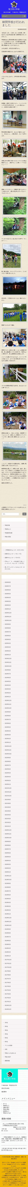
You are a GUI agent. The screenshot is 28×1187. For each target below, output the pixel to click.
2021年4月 (8, 814)
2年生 (6, 1026)
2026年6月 (8, 590)
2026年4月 (8, 597)
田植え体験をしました (8, 509)
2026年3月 (8, 601)
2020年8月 (8, 845)
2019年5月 (8, 898)
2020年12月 (8, 830)
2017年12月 (8, 959)
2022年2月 (8, 780)
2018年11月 (8, 921)
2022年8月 (8, 761)
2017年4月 (8, 990)
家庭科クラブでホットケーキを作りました (14, 507)
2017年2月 (8, 997)
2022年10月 (8, 753)
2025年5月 (8, 639)
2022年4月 (8, 776)
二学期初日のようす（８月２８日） (15, 550)
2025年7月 (8, 632)
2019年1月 (8, 914)
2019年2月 (8, 910)
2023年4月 (8, 731)
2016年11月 (8, 1009)
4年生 (6, 1034)
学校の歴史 (8, 536)
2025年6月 (8, 635)
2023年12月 (8, 700)
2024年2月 (8, 692)
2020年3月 (8, 864)
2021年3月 (8, 818)
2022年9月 (8, 757)
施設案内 (4, 1091)
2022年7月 (8, 765)
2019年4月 (8, 902)
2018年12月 (8, 917)
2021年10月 (8, 795)
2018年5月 (8, 944)
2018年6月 (8, 940)
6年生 (6, 1041)
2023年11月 (8, 704)
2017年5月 (8, 986)
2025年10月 (8, 620)
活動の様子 (6, 1107)
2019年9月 (8, 883)
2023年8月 (8, 715)
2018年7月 (8, 936)
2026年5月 (8, 593)
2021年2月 (8, 822)
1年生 (6, 1022)
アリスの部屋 (8, 1045)
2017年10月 (8, 967)
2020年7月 (8, 849)
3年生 (6, 1030)
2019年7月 (8, 891)
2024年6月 (8, 677)
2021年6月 (8, 807)
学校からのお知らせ (10, 1053)
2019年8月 (8, 887)
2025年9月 (8, 624)
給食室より (6, 1111)
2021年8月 (8, 803)
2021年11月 (8, 792)
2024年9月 (8, 670)
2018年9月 (8, 929)
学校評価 (7, 525)
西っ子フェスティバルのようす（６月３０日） (15, 568)
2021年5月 (8, 811)
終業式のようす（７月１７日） (13, 553)
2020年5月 (8, 856)
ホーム (5, 1103)
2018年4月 (8, 948)
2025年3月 (8, 647)
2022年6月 (8, 769)
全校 (6, 1049)
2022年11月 (8, 750)
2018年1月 (8, 956)
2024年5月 (8, 681)
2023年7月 (8, 719)
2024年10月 (8, 666)
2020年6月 (8, 853)
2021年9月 (8, 799)
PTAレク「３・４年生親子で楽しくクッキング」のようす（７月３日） (15, 562)
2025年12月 (8, 612)
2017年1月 (8, 1001)
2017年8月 (8, 975)
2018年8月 (8, 933)
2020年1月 (8, 872)
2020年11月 (8, 834)
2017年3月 (8, 994)
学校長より (8, 529)
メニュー (4, 16)
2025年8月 (8, 628)
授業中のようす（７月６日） (13, 557)
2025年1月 (8, 654)
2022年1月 (8, 784)
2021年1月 (8, 826)
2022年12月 (8, 746)
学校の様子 (8, 1057)
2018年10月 (8, 925)
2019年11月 (8, 875)
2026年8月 (8, 582)
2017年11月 (8, 963)
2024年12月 (8, 658)
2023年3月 (8, 734)
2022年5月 (8, 773)
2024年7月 (8, 673)
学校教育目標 (8, 533)
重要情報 (7, 1060)
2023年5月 (8, 727)
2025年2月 (8, 651)
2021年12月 (8, 788)
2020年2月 (8, 868)
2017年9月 (8, 971)
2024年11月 (8, 662)
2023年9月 (8, 712)
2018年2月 (8, 952)
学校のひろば (7, 1113)
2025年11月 (8, 616)
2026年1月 (8, 609)
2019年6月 (8, 895)
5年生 (24, 505)
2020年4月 (8, 860)
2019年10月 (8, 879)
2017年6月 (8, 982)
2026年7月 (8, 586)
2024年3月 (8, 689)
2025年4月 (8, 643)
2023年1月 (8, 742)
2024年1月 (8, 696)
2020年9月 (8, 841)
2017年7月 (8, 978)
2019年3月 (8, 906)
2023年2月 (8, 738)
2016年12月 (8, 1005)
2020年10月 (8, 837)
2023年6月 (8, 723)
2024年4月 (8, 685)
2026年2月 (8, 605)
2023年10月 (8, 708)
